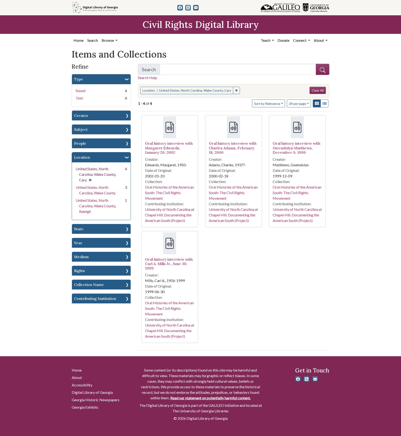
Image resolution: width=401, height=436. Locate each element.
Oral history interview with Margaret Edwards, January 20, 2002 (169, 147)
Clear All (318, 90)
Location (82, 157)
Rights (79, 270)
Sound (80, 90)
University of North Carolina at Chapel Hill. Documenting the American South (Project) (169, 215)
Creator (81, 115)
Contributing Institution (95, 298)
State (79, 229)
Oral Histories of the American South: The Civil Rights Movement (169, 192)
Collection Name (89, 284)
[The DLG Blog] (188, 7)
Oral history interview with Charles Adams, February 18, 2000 (232, 147)
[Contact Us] (196, 7)
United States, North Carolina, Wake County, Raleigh (96, 206)
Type (78, 79)
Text (79, 98)
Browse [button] (108, 40)
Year (78, 242)
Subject (81, 129)
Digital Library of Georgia (92, 392)
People (80, 143)
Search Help (147, 77)
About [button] (319, 40)
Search (92, 40)
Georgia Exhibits (85, 407)
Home (79, 40)
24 (297, 103)
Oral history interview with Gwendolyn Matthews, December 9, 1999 (296, 147)
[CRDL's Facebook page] (180, 7)
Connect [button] (300, 40)
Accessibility (82, 385)
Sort (267, 104)
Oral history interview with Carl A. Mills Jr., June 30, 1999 (169, 263)
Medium (81, 256)
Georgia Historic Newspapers (96, 400)
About (77, 377)
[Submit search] (322, 69)
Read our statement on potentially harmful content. (210, 398)
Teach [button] (266, 40)
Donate (283, 40)
